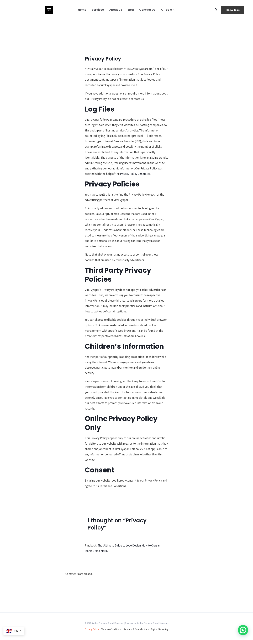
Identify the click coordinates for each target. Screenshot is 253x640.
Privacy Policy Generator (135, 174)
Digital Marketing (159, 629)
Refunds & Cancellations (136, 629)
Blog (131, 9)
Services (98, 9)
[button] (173, 9)
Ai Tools (166, 9)
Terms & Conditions (111, 629)
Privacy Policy (92, 629)
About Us (115, 9)
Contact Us (147, 9)
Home (82, 9)
